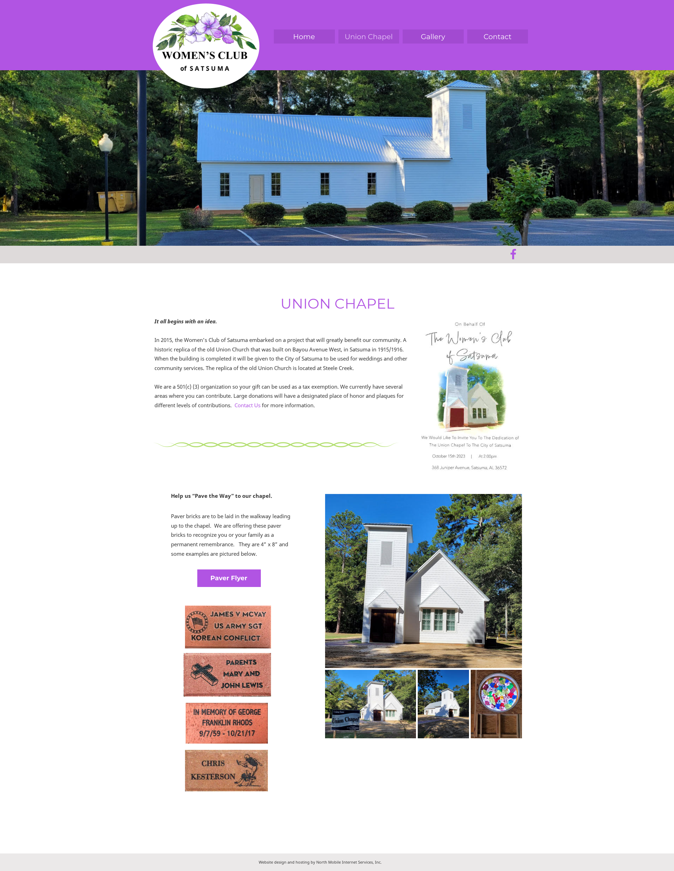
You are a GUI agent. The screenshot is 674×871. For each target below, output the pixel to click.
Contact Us (248, 405)
